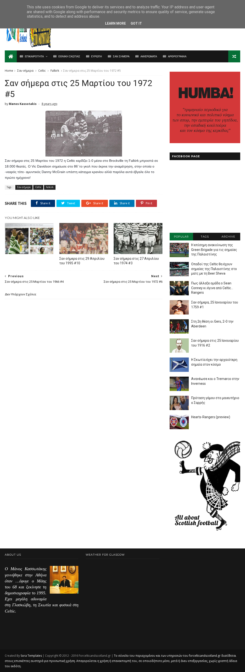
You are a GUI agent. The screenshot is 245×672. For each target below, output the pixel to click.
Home (9, 71)
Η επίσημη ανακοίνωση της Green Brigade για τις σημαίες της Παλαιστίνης (214, 249)
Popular (181, 236)
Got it (136, 23)
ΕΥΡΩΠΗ (96, 56)
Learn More (115, 23)
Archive (228, 236)
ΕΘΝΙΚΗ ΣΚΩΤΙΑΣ (69, 56)
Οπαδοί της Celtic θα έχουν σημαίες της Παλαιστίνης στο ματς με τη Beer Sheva (214, 268)
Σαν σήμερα (25, 71)
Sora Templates (31, 656)
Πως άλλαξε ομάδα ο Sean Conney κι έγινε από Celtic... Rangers (212, 287)
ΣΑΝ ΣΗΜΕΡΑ (121, 56)
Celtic (42, 71)
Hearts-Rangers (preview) (210, 417)
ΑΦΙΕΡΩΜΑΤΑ (148, 56)
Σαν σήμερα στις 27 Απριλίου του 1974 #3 (136, 261)
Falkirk (54, 71)
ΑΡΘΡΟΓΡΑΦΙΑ (177, 56)
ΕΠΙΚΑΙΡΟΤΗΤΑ (34, 56)
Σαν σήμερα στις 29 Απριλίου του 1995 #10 (82, 261)
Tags (205, 236)
